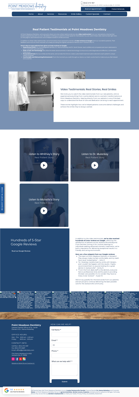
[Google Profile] (24, 358)
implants (86, 392)
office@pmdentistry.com (25, 350)
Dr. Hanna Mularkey (103, 390)
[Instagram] (13, 358)
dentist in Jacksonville (55, 393)
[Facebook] (16, 358)
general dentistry (66, 392)
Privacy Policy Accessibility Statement (89, 393)
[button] (40, 14)
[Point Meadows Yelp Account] (20, 358)
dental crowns (77, 392)
